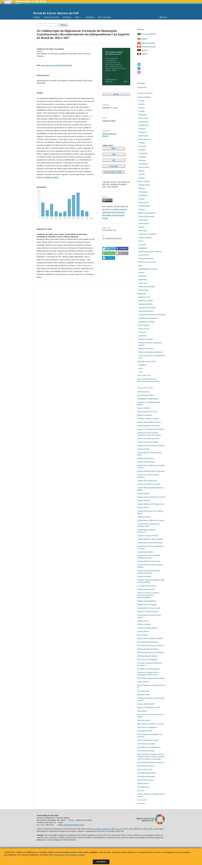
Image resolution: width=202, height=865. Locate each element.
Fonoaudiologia (144, 206)
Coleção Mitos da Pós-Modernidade (149, 543)
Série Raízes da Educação (146, 776)
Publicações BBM (51, 177)
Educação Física (144, 185)
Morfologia (142, 115)
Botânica (141, 104)
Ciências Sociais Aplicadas (146, 213)
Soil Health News (143, 787)
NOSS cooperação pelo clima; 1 (148, 649)
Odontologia (142, 192)
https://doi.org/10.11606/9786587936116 (56, 65)
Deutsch (144, 50)
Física (140, 265)
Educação (141, 143)
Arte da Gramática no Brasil (147, 412)
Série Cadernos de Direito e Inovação (150, 724)
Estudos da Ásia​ (142, 621)
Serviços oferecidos (51, 17)
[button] (108, 248)
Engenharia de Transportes (148, 318)
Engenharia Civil (144, 297)
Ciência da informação (146, 216)
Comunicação (143, 220)
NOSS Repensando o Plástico (147, 656)
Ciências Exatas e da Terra (146, 262)
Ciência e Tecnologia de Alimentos (150, 352)
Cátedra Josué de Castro (145, 458)
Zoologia (141, 111)
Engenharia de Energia (146, 322)
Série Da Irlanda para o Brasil (147, 740)
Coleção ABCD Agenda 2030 (147, 481)
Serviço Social (143, 255)
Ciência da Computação (146, 286)
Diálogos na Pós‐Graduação (147, 604)
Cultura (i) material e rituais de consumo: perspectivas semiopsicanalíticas (148, 595)
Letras (140, 368)
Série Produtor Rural (144, 769)
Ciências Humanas (109, 134)
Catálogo (36, 17)
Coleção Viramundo (144, 576)
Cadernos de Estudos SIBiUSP (147, 442)
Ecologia (141, 101)
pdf (117, 94)
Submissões (89, 17)
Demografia (142, 248)
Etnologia (141, 150)
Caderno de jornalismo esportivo (149, 422)
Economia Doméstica (145, 258)
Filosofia (141, 174)
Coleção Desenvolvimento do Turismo (151, 520)
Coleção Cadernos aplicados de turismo (151, 497)
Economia (142, 244)
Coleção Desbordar (144, 517)
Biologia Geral (143, 125)
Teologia (141, 178)
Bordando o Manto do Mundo (148, 419)
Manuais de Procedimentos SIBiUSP (150, 638)
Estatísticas (67, 17)
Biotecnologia (143, 136)
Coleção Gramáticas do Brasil (147, 536)
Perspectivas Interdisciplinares (148, 669)
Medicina (141, 188)
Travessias (141, 803)
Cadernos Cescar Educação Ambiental (150, 429)
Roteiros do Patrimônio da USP (148, 707)
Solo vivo (140, 790)
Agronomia (142, 336)
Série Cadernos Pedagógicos (147, 727)
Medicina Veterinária (145, 348)
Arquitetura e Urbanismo (147, 234)
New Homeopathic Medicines (147, 642)
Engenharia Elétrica (145, 304)
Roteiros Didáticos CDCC (146, 704)
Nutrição (141, 199)
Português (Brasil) (148, 34)
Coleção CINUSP (143, 507)
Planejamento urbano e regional (149, 251)
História (105, 136)
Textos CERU (141, 800)
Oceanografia (143, 290)
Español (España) (148, 43)
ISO (113, 160)
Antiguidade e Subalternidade (148, 399)
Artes (140, 372)
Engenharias (141, 293)
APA (113, 154)
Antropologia (143, 164)
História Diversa (143, 631)
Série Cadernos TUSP (144, 731)
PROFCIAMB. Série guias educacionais (150, 678)
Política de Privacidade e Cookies (70, 854)
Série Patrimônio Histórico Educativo (150, 762)
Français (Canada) (148, 47)
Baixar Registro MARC (113, 172)
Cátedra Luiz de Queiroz (146, 462)
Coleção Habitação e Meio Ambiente (150, 539)
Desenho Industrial (145, 237)
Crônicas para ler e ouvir (146, 589)
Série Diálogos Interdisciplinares (149, 747)
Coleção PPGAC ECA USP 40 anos (148, 561)
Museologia (142, 230)
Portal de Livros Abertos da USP (56, 13)
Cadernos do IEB (143, 449)
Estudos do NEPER (144, 624)
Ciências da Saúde (143, 181)
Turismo (141, 227)
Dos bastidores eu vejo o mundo (148, 608)
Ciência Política (143, 167)
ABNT (113, 148)
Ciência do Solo (143, 329)
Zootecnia (142, 332)
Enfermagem (143, 195)
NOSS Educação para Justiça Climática (150, 652)
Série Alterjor (142, 711)
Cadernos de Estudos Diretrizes (148, 438)
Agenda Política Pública (145, 395)
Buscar (164, 17)
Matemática (142, 279)
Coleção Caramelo (143, 500)
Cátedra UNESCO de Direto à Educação (151, 471)
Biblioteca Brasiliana (144, 415)
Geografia (141, 157)
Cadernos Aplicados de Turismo (148, 426)
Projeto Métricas (143, 682)
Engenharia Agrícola (145, 339)
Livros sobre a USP (144, 375)
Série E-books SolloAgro (146, 751)
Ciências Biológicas (144, 97)
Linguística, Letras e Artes (146, 361)
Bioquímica (142, 132)
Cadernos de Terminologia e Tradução (150, 445)
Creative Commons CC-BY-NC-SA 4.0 (108, 829)
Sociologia (142, 146)
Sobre (77, 17)
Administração (143, 223)
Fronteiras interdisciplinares (147, 628)
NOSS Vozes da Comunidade (147, 659)
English (144, 39)
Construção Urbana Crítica (146, 586)
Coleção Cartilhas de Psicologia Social (150, 504)
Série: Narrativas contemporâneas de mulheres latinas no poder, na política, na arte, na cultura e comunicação (151, 756)
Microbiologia (143, 122)
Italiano (144, 54)
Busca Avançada (104, 17)
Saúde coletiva (143, 202)
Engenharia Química (145, 300)
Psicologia (142, 160)
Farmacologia (143, 118)
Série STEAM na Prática (145, 780)
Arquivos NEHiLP (143, 408)
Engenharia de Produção (147, 308)
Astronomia (142, 283)
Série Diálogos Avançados (146, 744)
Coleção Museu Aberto (145, 552)
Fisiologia (141, 129)
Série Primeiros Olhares (145, 766)
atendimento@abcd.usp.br (73, 825)
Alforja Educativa (143, 392)
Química (141, 272)
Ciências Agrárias (143, 325)
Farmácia (141, 209)
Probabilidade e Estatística (147, 269)
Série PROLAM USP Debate (146, 773)
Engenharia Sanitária (145, 311)
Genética (141, 108)
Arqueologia (142, 153)
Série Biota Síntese (144, 720)
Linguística (142, 365)
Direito (140, 241)
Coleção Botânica (143, 493)
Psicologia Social (143, 691)
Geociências (142, 276)
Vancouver (113, 166)
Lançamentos (142, 87)
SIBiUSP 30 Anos (143, 783)
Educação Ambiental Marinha (147, 611)
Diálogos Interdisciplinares (147, 601)
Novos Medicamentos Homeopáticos (150, 645)
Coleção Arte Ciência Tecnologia (148, 484)
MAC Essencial (142, 635)
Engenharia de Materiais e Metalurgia (151, 315)
